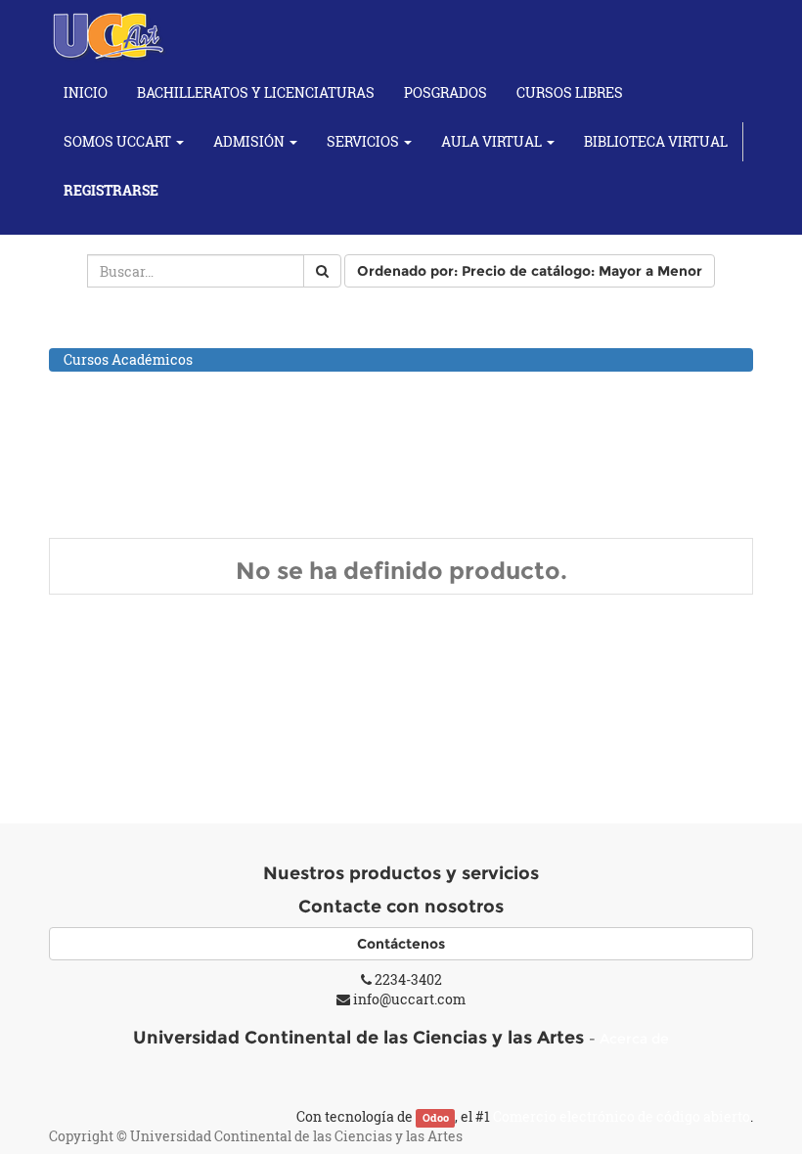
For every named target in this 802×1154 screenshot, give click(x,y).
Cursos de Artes (114, 385)
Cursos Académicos (128, 359)
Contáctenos (401, 944)
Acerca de (634, 1038)
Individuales (125, 484)
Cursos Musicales (121, 461)
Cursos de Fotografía (131, 435)
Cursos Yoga (104, 510)
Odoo (436, 1118)
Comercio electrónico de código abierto (621, 1116)
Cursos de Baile (113, 410)
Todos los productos (128, 334)
